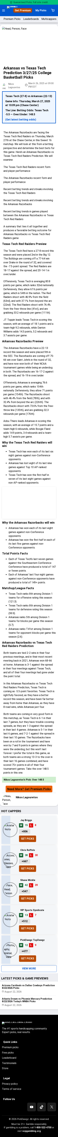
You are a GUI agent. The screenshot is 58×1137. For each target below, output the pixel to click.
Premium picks (10, 1047)
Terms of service (11, 1088)
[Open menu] (3, 10)
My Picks (40, 10)
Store (5, 1068)
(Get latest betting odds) (20, 119)
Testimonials (9, 1063)
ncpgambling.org (31, 1131)
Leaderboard (9, 1057)
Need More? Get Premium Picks (29, 789)
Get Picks (27, 838)
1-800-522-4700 (42, 1127)
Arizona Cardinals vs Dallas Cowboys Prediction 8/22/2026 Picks (28, 986)
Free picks (8, 1052)
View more (29, 968)
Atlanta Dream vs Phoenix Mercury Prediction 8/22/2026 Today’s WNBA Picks (27, 1000)
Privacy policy (10, 1083)
